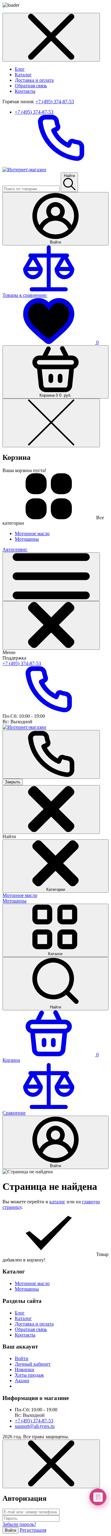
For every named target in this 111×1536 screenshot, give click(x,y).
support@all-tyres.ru (35, 1426)
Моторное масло (19, 895)
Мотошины (14, 900)
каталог (57, 1201)
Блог (20, 69)
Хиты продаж (29, 1375)
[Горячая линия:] (51, 754)
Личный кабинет (33, 1364)
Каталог (23, 74)
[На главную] (24, 169)
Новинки (24, 1369)
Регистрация (33, 1530)
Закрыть (12, 782)
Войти (21, 1358)
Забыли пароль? (19, 1524)
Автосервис (14, 549)
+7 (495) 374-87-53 (54, 101)
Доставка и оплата (34, 80)
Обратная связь (31, 85)
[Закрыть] (51, 625)
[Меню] (51, 576)
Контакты (25, 91)
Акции (22, 1380)
